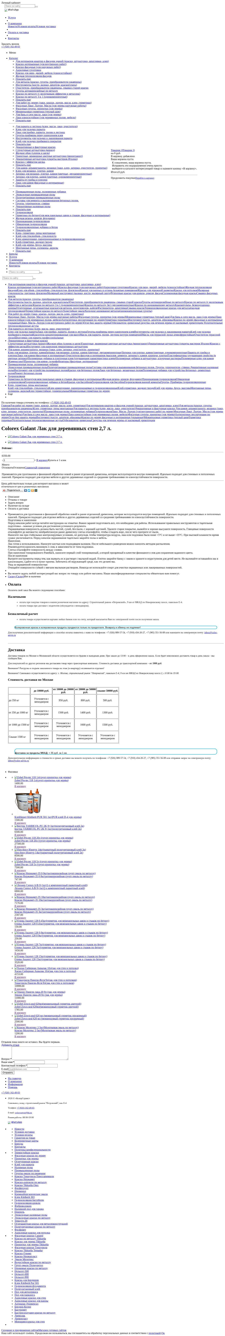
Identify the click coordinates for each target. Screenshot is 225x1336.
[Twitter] (29, 490)
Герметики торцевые (116, 319)
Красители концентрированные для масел (56, 334)
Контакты (13, 38)
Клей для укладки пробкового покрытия (38, 141)
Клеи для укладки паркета (30, 129)
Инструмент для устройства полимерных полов (41, 370)
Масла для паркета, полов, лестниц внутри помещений (111, 334)
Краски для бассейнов (79, 382)
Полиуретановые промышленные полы (38, 197)
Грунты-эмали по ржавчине (29, 1173)
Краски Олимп (22, 1253)
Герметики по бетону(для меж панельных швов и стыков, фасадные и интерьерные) (63, 215)
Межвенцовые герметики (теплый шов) (38, 111)
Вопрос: (6, 1059)
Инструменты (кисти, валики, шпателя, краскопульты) (46, 84)
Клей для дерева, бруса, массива (34, 245)
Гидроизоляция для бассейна (108, 382)
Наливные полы (23, 1167)
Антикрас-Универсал (26, 1303)
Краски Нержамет (24, 1179)
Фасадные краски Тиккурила (30, 1247)
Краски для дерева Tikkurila (29, 1241)
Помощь (12, 1087)
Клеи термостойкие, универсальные (49, 391)
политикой (155, 1333)
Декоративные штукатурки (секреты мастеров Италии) (47, 159)
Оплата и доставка (18, 32)
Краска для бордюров (26, 1280)
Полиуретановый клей (27, 1289)
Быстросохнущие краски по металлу (35, 1312)
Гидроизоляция (24, 212)
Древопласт (21, 1318)
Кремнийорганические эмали (31, 1194)
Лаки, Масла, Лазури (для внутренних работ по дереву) (52, 322)
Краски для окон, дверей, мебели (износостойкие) (44, 73)
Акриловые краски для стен (30, 1297)
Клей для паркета (24, 1164)
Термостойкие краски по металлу (44, 311)
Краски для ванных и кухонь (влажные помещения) (109, 290)
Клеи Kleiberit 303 (24, 1197)
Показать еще (23, 79)
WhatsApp (16, 1122)
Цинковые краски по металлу (31, 1268)
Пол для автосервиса (26, 1292)
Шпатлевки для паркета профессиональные (39, 337)
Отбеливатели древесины (125, 322)
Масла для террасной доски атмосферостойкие (168, 334)
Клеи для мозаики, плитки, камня (35, 170)
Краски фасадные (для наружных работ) (38, 67)
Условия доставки (46, 26)
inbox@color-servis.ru (18, 760)
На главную (14, 1078)
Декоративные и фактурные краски (36, 147)
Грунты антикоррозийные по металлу (37, 90)
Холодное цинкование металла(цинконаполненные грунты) (118, 311)
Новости (13, 26)
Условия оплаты (27, 26)
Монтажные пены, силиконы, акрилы (37, 248)
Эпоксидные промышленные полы (35, 194)
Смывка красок (136, 308)
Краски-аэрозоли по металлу (30, 1182)
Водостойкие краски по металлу (32, 1262)
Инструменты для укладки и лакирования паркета (44, 138)
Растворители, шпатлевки (112, 308)
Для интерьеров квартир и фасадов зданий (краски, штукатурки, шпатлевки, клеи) (62, 61)
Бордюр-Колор (22, 1306)
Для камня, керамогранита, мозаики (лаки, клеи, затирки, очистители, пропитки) (61, 167)
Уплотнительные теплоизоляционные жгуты (37, 420)
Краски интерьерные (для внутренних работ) (41, 64)
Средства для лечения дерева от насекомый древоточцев (171, 322)
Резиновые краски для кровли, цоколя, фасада (137, 293)
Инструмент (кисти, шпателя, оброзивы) (151, 319)
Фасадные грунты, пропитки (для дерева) (39, 108)
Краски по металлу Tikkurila (30, 1238)
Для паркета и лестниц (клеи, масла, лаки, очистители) (47, 126)
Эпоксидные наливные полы (30, 1214)
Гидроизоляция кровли (27, 1203)
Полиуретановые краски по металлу (34, 1226)
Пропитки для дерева (26, 1158)
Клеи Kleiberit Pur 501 (26, 1283)
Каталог (13, 58)
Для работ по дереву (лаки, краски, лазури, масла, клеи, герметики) (53, 102)
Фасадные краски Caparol (28, 1235)
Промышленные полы (27, 1170)
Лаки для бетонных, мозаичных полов (121, 370)
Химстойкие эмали (74, 311)
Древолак (19, 1315)
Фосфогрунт (21, 1188)
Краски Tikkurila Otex (26, 1185)
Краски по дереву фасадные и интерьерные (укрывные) (113, 417)
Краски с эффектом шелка (30, 162)
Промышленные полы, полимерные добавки (41, 191)
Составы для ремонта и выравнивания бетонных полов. (47, 200)
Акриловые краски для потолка (32, 1232)
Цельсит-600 (21, 1274)
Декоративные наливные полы (33, 206)
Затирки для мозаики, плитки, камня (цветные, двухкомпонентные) (54, 173)
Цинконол (20, 1191)
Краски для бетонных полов (83, 370)
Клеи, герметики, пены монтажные (36, 233)
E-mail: (5, 1069)
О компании (15, 23)
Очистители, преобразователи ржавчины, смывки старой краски (52, 87)
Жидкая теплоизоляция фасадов (34, 76)
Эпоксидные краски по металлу (32, 1217)
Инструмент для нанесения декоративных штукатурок (57, 346)
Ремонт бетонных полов (28, 373)
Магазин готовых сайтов (52, 1330)
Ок (163, 1333)
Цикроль (19, 1212)
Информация (15, 1084)
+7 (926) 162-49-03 (10, 46)
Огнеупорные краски (26, 1161)
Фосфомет (20, 1229)
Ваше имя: (7, 1062)
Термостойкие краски (26, 1152)
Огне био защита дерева (97, 322)
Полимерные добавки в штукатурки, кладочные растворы (148, 358)
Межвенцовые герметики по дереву (90, 391)
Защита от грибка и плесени (31, 179)
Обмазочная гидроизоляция (31, 224)
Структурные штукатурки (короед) (35, 150)
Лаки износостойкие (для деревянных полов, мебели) (46, 117)
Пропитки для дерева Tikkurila (31, 1244)
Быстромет (20, 1309)
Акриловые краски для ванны (31, 1300)
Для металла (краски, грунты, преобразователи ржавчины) (49, 82)
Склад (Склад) (16, 576)
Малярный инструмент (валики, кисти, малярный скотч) (79, 293)
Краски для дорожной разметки (156, 290)
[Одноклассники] (32, 490)
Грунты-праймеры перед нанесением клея (39, 135)
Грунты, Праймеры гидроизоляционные (183, 382)
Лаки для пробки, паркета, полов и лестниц (40, 132)
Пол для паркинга (24, 1295)
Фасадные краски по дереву (30, 1155)
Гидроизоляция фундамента (30, 1286)
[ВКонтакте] (25, 490)
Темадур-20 (20, 1220)
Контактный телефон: (14, 1065)
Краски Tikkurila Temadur (28, 1250)
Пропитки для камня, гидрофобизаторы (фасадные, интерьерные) (61, 361)
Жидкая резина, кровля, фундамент (35, 218)
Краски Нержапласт (25, 1256)
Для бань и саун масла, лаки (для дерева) (38, 114)
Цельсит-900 (21, 1277)
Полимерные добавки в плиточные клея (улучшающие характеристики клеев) (72, 358)
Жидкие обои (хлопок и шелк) (33, 153)
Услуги (12, 17)
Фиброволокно (22, 1206)
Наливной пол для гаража (29, 1209)
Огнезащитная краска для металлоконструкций (41, 1223)
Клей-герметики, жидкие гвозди (34, 242)
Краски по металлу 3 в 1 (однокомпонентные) (41, 96)
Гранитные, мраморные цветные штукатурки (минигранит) (49, 156)
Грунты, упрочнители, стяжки (33, 203)
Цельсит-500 (21, 1271)
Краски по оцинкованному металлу (155, 305)
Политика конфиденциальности (32, 1149)
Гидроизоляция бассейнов (29, 1200)
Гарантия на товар (24, 1137)
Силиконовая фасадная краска (180, 293)
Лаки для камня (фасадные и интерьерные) (40, 182)
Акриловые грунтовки (28, 70)
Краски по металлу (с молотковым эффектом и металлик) (48, 93)
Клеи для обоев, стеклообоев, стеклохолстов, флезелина (48, 290)
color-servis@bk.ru (23, 1112)
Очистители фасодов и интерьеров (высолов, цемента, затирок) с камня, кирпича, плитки (116, 355)
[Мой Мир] (36, 490)
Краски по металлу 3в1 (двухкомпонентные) (110, 305)
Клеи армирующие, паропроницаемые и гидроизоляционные (50, 239)
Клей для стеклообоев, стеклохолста (36, 236)
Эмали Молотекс (24, 1259)
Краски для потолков (185, 290)
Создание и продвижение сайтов (19, 1330)
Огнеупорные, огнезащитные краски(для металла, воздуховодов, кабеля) (57, 308)
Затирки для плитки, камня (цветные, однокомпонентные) (49, 176)
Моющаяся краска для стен (29, 1321)
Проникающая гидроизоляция (33, 221)
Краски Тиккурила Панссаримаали (34, 1176)
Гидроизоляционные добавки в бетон (37, 227)
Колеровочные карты (26, 1140)
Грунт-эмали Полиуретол (28, 1265)
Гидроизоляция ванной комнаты (142, 382)
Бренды (13, 253)
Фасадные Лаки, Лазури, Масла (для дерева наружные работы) (51, 105)
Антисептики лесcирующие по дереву (83, 319)
